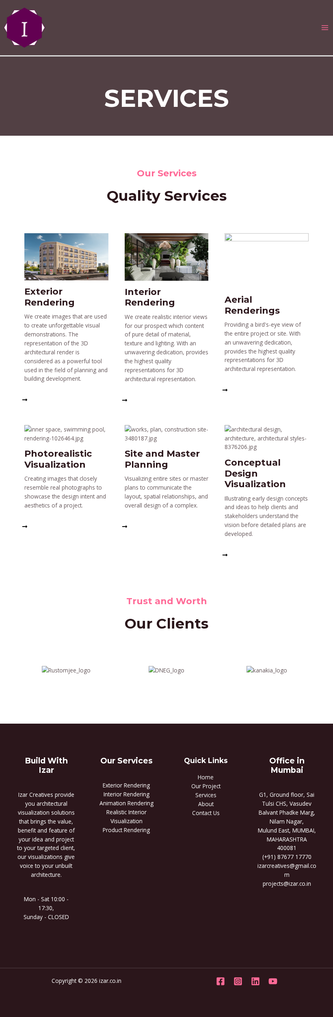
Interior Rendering (126, 794)
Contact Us (206, 813)
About (206, 804)
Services (205, 795)
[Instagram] (238, 981)
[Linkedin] (255, 981)
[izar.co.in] (24, 27)
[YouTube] (272, 981)
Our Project (206, 786)
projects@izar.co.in (287, 883)
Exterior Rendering (126, 785)
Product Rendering (126, 830)
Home (206, 777)
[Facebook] (220, 981)
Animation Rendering (126, 803)
